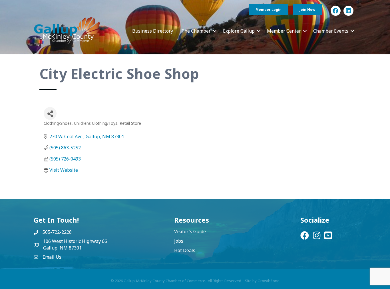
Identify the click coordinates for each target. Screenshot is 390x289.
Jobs (178, 241)
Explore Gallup (239, 31)
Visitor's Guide (190, 231)
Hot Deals (184, 250)
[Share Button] (50, 113)
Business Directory (152, 31)
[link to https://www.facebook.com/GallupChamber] (336, 11)
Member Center (284, 31)
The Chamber (196, 31)
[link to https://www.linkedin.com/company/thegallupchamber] (348, 11)
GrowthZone (269, 280)
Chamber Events (330, 31)
